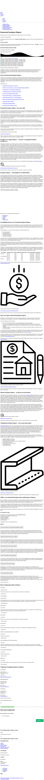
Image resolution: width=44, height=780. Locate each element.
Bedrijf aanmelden (3, 745)
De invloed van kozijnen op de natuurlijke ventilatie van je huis (11, 777)
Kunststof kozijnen (6, 26)
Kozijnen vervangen (6, 28)
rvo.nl (30, 332)
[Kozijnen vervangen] (2, 166)
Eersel (4, 217)
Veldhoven (5, 216)
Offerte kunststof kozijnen (7, 29)
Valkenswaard (5, 219)
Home (1, 12)
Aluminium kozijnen (6, 25)
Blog (1, 13)
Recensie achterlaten (4, 748)
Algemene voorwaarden (4, 747)
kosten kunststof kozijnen (5, 263)
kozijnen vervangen (38, 161)
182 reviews (15, 58)
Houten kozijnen (6, 24)
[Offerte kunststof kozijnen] (22, 383)
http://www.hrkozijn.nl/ (4, 686)
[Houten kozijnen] (2, 416)
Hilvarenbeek (5, 215)
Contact (1, 15)
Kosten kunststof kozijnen (7, 27)
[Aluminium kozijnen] (22, 489)
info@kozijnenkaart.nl (4, 765)
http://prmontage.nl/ (4, 696)
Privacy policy (3, 746)
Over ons (2, 14)
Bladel (4, 218)
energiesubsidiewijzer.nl (10, 336)
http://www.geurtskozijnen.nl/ (5, 677)
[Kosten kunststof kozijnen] (22, 307)
